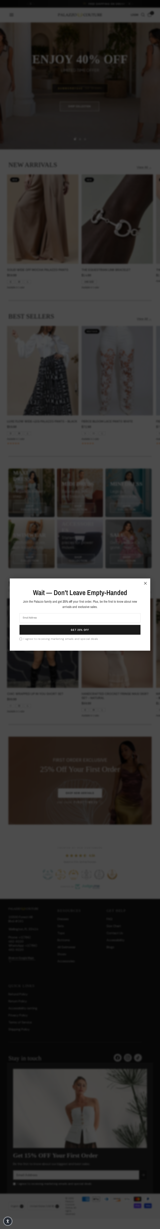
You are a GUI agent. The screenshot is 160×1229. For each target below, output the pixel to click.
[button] (7, 1221)
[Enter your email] (80, 630)
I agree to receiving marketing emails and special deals (61, 639)
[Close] (145, 583)
